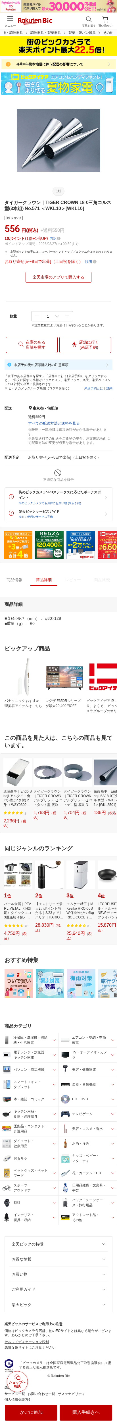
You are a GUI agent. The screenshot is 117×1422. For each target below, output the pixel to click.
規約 (109, 388)
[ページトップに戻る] (108, 1403)
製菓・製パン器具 (82, 33)
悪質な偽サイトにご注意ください (30, 1348)
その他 (108, 33)
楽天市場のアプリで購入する (58, 277)
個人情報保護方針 (18, 1400)
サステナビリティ (71, 1394)
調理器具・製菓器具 (45, 33)
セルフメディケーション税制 (27, 1342)
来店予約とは (93, 388)
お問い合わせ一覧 (41, 1394)
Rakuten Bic (35, 22)
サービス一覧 (15, 1394)
